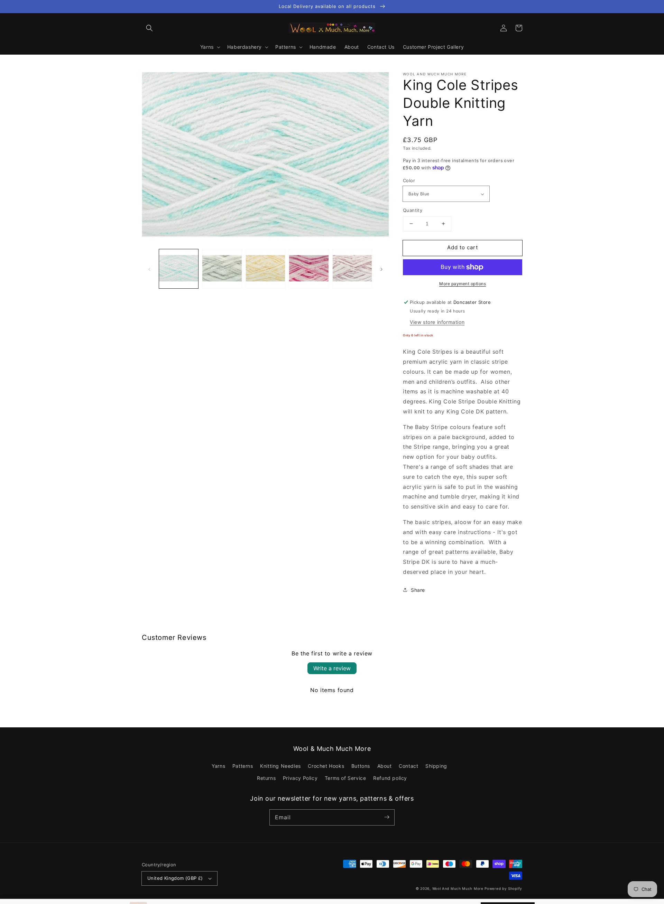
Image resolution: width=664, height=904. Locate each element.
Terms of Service (345, 778)
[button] (149, 28)
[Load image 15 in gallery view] (352, 269)
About (384, 766)
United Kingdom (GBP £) (175, 878)
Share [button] (418, 590)
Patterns (242, 766)
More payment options (462, 283)
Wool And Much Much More (457, 888)
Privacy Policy (300, 778)
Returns (266, 778)
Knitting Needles (280, 766)
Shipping (436, 766)
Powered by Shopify (503, 888)
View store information (437, 322)
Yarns (218, 766)
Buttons (360, 766)
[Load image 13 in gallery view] (265, 269)
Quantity (412, 210)
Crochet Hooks (326, 766)
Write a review (332, 668)
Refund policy (390, 778)
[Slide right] (381, 269)
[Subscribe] (386, 817)
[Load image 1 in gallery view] (179, 269)
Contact (408, 766)
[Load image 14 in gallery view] (309, 269)
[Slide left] (149, 269)
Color (409, 180)
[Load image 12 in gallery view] (222, 269)
